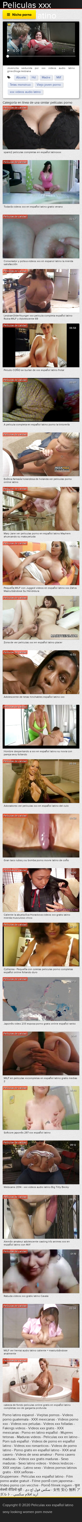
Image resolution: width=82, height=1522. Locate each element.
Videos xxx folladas (58, 1424)
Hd (34, 77)
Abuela (21, 77)
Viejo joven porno (49, 85)
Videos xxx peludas (25, 1424)
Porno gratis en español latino (36, 1450)
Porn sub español (16, 1441)
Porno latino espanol (18, 1415)
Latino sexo (32, 1468)
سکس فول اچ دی (37, 1490)
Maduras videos (29, 1437)
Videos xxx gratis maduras (38, 1459)
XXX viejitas (12, 1468)
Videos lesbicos (61, 1463)
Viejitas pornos (48, 1415)
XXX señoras (23, 1472)
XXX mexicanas (43, 1419)
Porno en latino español (40, 1432)
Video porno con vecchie (19, 1485)
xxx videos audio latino (25, 92)
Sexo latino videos (32, 1463)
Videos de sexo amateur (34, 1454)
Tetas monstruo (20, 85)
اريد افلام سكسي (25, 1494)
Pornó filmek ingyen (56, 1485)
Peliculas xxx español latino (42, 1476)
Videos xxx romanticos (31, 1446)
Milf (58, 77)
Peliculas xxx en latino (60, 1437)
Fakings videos (14, 1428)
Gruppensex (9, 1476)
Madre (46, 77)
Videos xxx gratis (41, 1428)
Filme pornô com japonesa (52, 1481)
